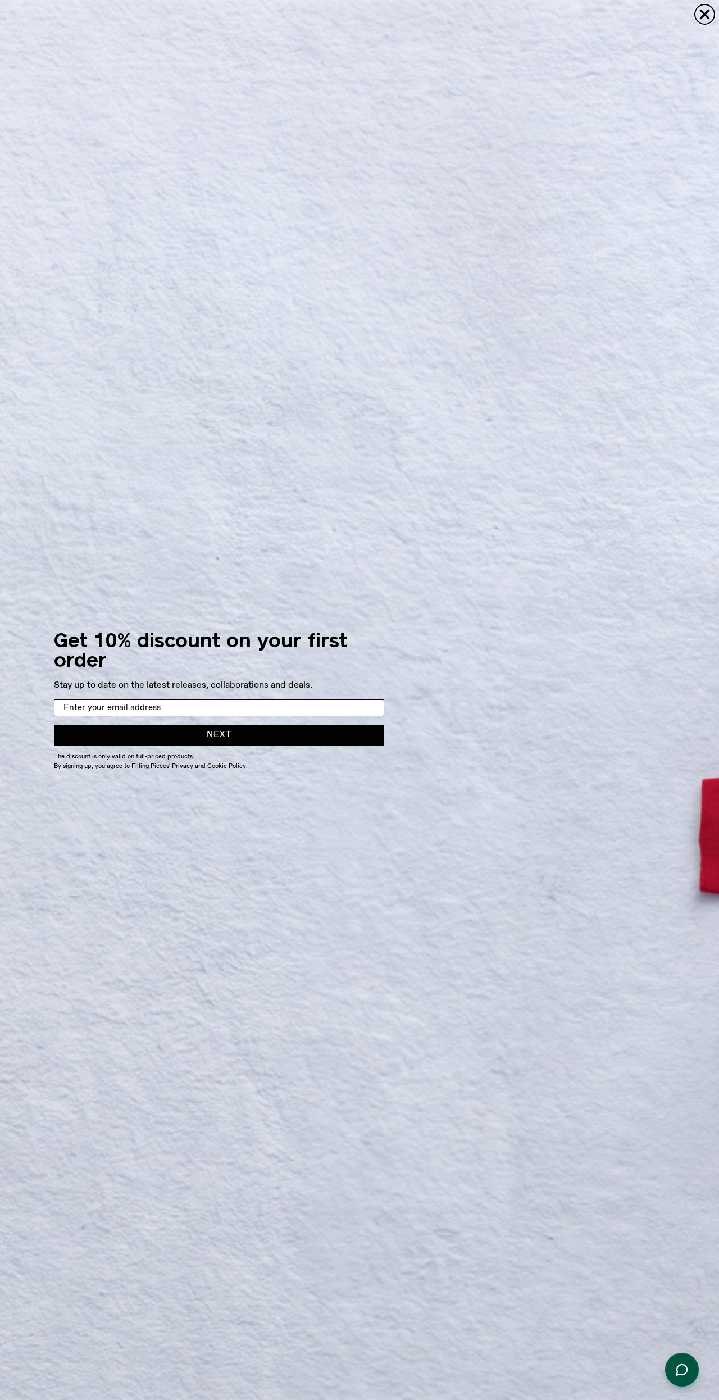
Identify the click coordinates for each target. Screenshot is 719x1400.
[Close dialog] (705, 14)
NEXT (219, 734)
